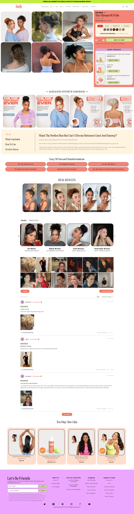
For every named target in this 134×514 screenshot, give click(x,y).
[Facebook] (54, 504)
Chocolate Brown (107, 33)
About (8, 134)
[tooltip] (27, 332)
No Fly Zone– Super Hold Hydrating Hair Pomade (118, 76)
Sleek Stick (110, 65)
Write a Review (108, 291)
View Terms (35, 500)
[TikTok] (80, 504)
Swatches (33, 220)
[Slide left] (20, 197)
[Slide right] (113, 197)
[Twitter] (45, 504)
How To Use (10, 144)
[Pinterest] (63, 504)
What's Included (12, 139)
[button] (123, 6)
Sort (98, 297)
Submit (43, 486)
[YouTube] (89, 504)
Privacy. (40, 500)
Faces (23, 220)
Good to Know (11, 149)
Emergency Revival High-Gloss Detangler (118, 54)
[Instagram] (71, 504)
